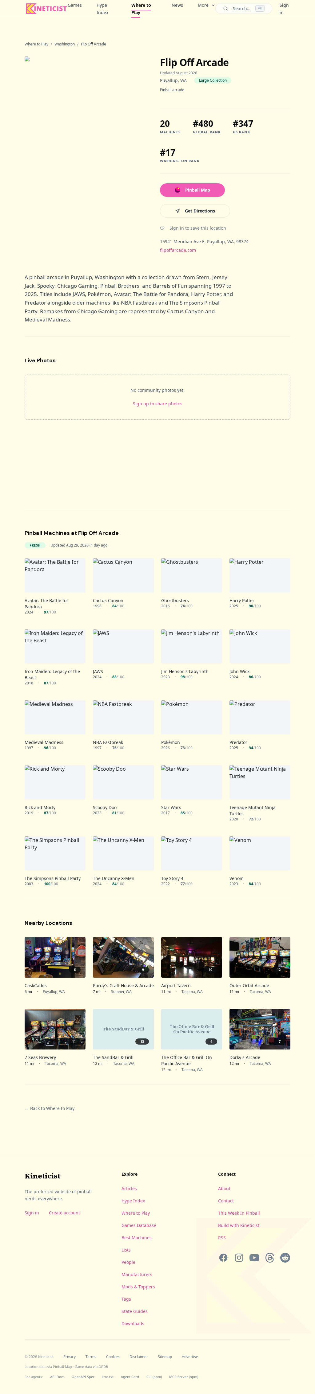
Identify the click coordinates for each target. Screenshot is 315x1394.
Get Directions (200, 211)
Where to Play (141, 8)
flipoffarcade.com (178, 250)
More (203, 5)
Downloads (133, 1323)
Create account (64, 1213)
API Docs (57, 1376)
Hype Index (102, 8)
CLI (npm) (154, 1376)
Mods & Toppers (138, 1287)
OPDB (103, 1366)
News (177, 5)
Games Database (139, 1225)
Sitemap (165, 1356)
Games (75, 5)
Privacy (69, 1356)
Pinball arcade (172, 89)
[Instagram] (238, 1257)
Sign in (32, 1213)
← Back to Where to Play (49, 1108)
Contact (226, 1201)
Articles (129, 1188)
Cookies (113, 1356)
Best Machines (137, 1237)
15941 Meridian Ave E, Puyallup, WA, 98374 (204, 241)
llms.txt (108, 1376)
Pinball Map (197, 190)
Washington (64, 44)
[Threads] (270, 1257)
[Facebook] (223, 1257)
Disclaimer (139, 1356)
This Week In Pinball (239, 1213)
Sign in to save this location (197, 228)
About (224, 1188)
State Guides (135, 1311)
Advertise (190, 1356)
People (128, 1262)
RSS (222, 1237)
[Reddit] (285, 1257)
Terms (91, 1356)
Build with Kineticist (238, 1225)
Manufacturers (137, 1274)
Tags (126, 1299)
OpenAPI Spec (83, 1376)
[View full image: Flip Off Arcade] (86, 154)
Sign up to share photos (157, 404)
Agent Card (130, 1376)
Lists (126, 1250)
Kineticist (42, 1176)
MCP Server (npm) (183, 1376)
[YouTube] (254, 1257)
